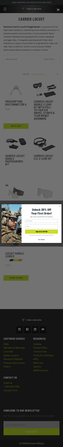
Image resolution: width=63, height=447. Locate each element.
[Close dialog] (59, 206)
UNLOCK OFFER (41, 232)
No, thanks (41, 239)
